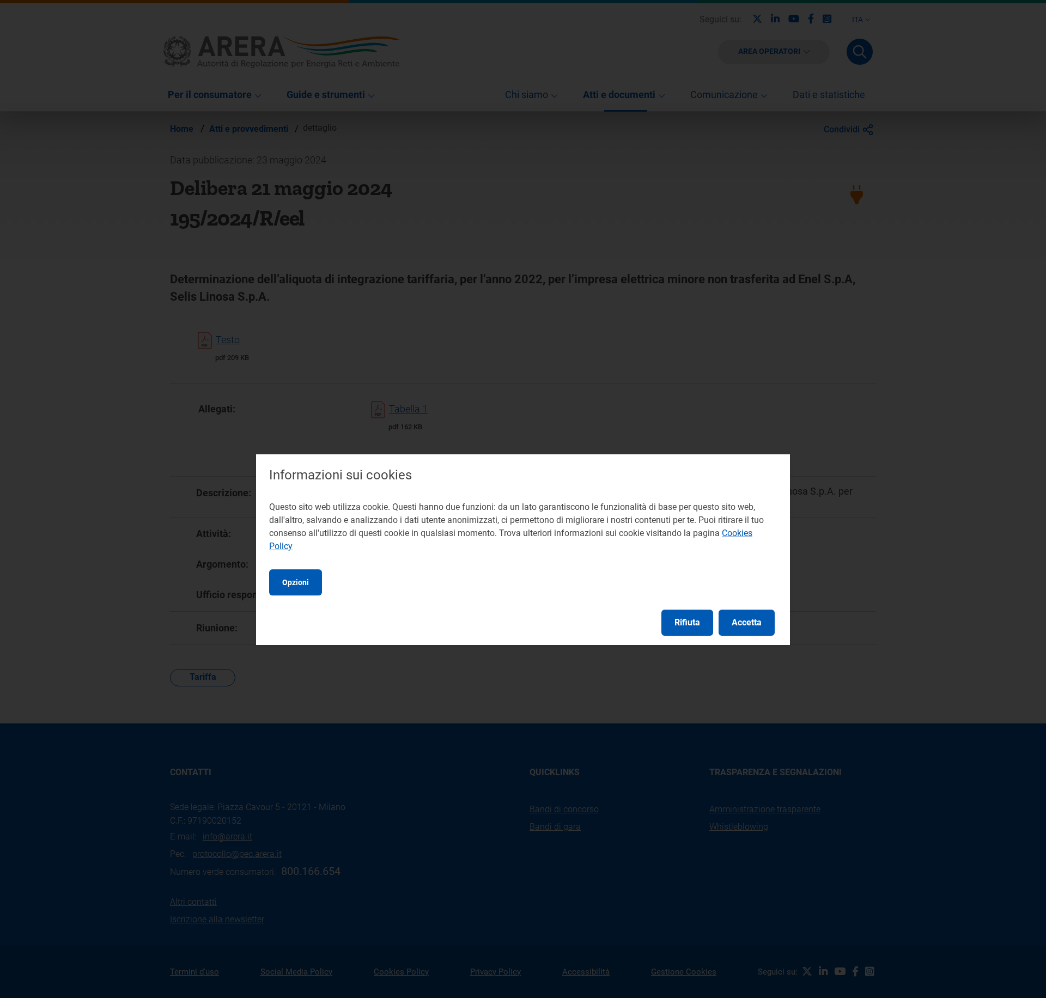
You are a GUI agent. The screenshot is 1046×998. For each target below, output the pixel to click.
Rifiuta (687, 622)
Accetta (747, 622)
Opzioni (295, 582)
